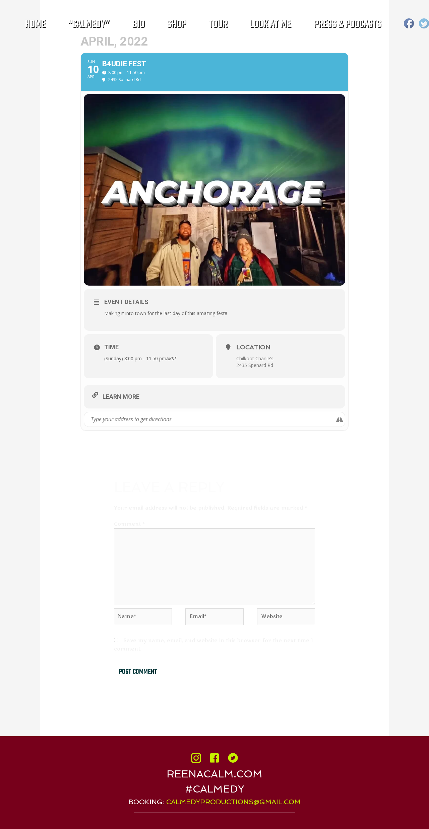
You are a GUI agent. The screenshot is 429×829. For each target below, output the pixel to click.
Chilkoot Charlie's (254, 358)
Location (253, 347)
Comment (129, 524)
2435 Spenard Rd (254, 365)
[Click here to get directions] (339, 419)
